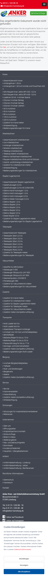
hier (4, 47)
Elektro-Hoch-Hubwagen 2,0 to (15, 196)
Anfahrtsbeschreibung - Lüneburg (16, 463)
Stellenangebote (9, 440)
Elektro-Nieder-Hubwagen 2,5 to (16, 199)
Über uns (7, 426)
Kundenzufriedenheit (11, 448)
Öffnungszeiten (9, 429)
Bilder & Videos (9, 437)
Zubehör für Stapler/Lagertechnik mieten (19, 219)
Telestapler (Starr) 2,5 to (13, 236)
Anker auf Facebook (15, 517)
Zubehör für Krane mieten (13, 123)
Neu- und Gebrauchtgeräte (14, 443)
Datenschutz (8, 480)
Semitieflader (8, 335)
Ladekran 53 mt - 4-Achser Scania (16, 97)
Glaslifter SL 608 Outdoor (13, 267)
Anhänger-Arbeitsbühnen (13, 145)
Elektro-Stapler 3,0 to (11, 210)
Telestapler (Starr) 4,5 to (13, 247)
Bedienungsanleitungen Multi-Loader (18, 352)
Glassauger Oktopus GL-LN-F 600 (16, 272)
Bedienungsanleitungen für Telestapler (18, 255)
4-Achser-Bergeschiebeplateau (15, 363)
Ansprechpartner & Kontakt (14, 431)
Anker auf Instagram (15, 520)
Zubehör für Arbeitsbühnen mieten (17, 165)
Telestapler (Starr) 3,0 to (13, 239)
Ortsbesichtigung (10, 125)
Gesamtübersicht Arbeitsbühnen (16, 140)
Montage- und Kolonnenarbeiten (16, 346)
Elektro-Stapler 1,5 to (11, 202)
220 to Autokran (10, 120)
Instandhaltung (9, 394)
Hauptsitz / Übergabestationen (15, 451)
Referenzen (8, 414)
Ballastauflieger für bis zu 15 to (15, 338)
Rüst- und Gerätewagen (12, 369)
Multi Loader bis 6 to (11, 326)
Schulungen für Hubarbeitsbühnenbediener (20, 411)
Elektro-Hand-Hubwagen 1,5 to (15, 191)
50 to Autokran (9, 111)
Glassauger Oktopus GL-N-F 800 (16, 275)
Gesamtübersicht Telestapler (14, 233)
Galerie (6, 374)
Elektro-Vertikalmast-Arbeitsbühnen (17, 157)
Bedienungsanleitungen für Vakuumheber (19, 287)
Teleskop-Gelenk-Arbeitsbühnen (16, 154)
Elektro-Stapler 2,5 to (11, 207)
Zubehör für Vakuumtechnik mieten (17, 284)
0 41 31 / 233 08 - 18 (14, 505)
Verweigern (24, 565)
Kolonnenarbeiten (10, 391)
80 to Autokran (9, 114)
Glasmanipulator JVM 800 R (14, 278)
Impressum (8, 483)
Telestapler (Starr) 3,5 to (13, 241)
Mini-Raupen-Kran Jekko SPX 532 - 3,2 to (19, 92)
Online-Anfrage (39, 13)
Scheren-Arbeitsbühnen (12, 148)
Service (6, 389)
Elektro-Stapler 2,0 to (11, 204)
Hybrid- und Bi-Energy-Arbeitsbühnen (18, 162)
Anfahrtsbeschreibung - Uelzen (15, 465)
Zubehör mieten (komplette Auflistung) (18, 312)
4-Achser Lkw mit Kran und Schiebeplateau (20, 332)
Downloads (8, 445)
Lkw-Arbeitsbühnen (11, 142)
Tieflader (6, 366)
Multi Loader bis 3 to (11, 324)
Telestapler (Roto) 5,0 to (12, 250)
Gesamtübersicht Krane (12, 81)
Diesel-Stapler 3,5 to (11, 216)
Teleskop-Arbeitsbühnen (13, 151)
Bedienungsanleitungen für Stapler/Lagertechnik (22, 221)
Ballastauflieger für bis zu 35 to (15, 340)
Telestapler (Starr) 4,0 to (13, 244)
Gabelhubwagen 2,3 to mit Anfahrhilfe (18, 188)
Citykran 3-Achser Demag (13, 103)
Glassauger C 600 (10, 270)
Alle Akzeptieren (24, 572)
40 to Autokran (9, 109)
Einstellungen (24, 559)
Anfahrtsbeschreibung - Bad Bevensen (18, 468)
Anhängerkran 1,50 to (12, 83)
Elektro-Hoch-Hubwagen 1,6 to (15, 193)
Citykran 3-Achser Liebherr (13, 106)
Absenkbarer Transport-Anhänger (16, 329)
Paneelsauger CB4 (10, 281)
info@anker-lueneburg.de (13, 511)
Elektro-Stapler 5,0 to (11, 213)
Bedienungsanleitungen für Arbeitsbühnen (20, 171)
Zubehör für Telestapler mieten (15, 252)
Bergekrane (8, 372)
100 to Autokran (10, 117)
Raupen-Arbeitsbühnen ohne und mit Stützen (21, 159)
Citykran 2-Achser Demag (13, 100)
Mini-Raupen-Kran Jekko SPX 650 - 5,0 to (19, 94)
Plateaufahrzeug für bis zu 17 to (16, 343)
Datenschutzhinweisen (22, 549)
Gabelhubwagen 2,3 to (12, 185)
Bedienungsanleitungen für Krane (16, 128)
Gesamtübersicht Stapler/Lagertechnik (18, 182)
